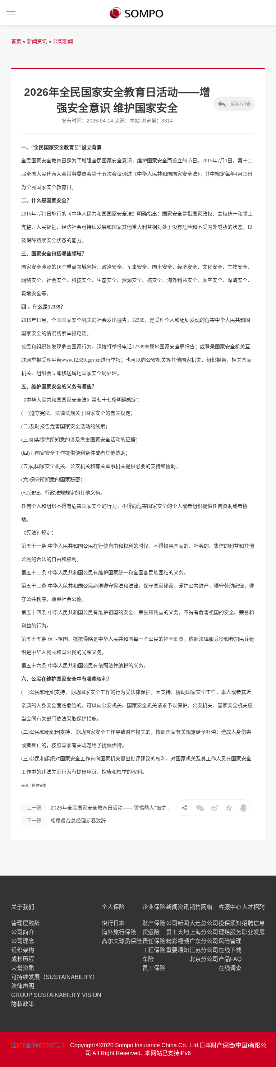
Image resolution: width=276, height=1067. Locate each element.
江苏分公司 (203, 950)
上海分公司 (203, 932)
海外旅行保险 (119, 932)
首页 (16, 41)
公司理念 (22, 941)
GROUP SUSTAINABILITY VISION (56, 995)
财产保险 (153, 923)
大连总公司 (203, 923)
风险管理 (230, 941)
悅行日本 (113, 923)
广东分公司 (203, 941)
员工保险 (153, 968)
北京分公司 (203, 959)
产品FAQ (230, 959)
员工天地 (177, 932)
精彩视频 (177, 941)
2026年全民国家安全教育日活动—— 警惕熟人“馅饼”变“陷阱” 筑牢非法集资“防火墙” (99, 808)
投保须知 (230, 923)
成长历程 (22, 959)
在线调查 (230, 968)
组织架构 (22, 950)
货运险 (151, 932)
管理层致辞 (25, 923)
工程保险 (153, 950)
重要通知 (177, 950)
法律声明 (22, 986)
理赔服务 (230, 932)
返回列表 (240, 104)
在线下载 (230, 950)
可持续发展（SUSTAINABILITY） (54, 977)
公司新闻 (63, 41)
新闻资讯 (37, 41)
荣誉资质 (22, 968)
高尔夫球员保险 (122, 941)
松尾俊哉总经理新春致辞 (66, 821)
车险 (148, 959)
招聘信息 (253, 923)
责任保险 (153, 941)
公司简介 (22, 932)
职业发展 (253, 932)
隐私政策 (22, 1004)
